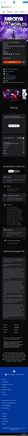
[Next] (26, 94)
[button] (10, 79)
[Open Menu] (1, 2)
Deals (16, 11)
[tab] (11, 171)
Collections (10, 11)
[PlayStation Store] (7, 7)
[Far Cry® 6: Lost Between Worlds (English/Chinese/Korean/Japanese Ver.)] (12, 94)
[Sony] (24, 435)
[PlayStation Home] (14, 2)
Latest (3, 11)
